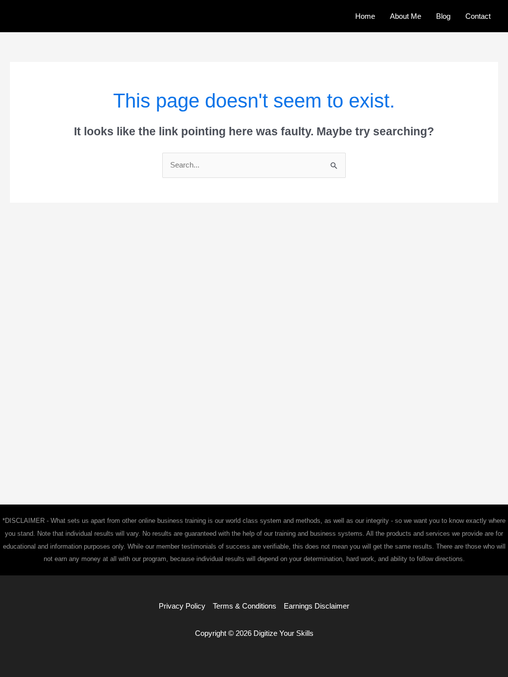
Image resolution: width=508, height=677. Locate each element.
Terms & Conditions (244, 606)
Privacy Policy (182, 606)
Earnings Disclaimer (316, 606)
